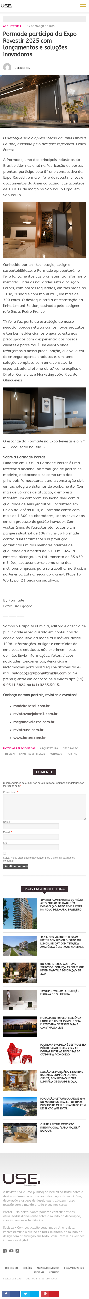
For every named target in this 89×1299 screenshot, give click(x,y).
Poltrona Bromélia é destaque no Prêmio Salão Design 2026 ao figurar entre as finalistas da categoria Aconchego (63, 1049)
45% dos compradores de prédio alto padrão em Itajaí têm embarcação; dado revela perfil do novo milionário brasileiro (61, 904)
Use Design (22, 68)
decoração (70, 748)
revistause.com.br (28, 730)
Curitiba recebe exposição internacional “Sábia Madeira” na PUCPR (60, 1127)
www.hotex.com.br (29, 738)
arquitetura (49, 748)
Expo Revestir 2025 (32, 754)
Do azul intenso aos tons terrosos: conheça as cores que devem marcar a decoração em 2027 (62, 969)
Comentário (10, 792)
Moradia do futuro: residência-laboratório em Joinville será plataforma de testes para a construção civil (61, 1022)
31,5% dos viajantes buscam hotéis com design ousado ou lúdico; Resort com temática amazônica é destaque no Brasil (62, 942)
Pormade (55, 754)
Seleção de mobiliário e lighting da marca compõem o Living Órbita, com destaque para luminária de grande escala (61, 1076)
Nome (7, 822)
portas (72, 754)
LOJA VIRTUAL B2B (74, 1268)
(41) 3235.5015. (46, 685)
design (10, 754)
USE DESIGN (11, 1268)
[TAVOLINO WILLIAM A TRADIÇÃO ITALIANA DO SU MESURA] (20, 1009)
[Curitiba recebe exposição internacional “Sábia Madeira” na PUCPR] (20, 1142)
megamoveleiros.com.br (33, 722)
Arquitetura (12, 26)
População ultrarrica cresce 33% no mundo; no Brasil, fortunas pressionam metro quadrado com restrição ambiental (63, 1103)
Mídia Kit (39, 1272)
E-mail (7, 832)
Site (5, 842)
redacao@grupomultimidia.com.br (41, 673)
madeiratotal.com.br (31, 706)
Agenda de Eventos (48, 1268)
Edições (27, 1268)
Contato (54, 1272)
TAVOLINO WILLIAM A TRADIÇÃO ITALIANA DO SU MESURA (59, 993)
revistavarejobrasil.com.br (35, 714)
